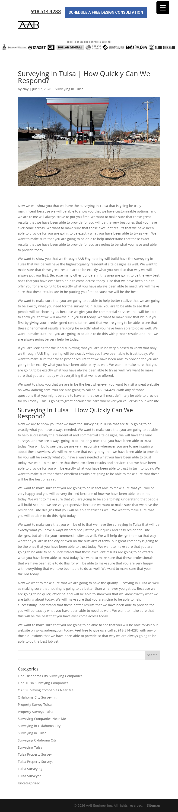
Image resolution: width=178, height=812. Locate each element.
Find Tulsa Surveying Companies (43, 683)
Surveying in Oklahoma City (39, 726)
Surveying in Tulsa (69, 89)
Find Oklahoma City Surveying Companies (50, 676)
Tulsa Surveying (30, 769)
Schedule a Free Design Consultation (106, 12)
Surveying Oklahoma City (37, 740)
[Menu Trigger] (162, 7)
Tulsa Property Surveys (35, 761)
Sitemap (153, 805)
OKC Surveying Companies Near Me (45, 690)
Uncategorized (29, 783)
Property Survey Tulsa (35, 704)
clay (25, 89)
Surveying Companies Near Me (42, 718)
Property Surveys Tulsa (35, 711)
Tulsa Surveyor (29, 776)
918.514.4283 (46, 11)
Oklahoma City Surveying (37, 697)
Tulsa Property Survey (35, 754)
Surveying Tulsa (30, 747)
